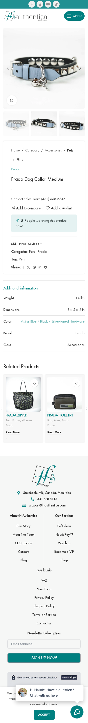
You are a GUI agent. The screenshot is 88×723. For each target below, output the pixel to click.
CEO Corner (23, 543)
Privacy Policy (44, 598)
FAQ (44, 580)
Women (27, 420)
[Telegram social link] (46, 267)
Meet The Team (24, 535)
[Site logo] (26, 15)
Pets (70, 150)
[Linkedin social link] (40, 267)
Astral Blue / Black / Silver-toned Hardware (53, 321)
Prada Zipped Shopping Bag (18, 417)
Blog (24, 560)
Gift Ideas (64, 526)
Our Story (23, 526)
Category (32, 150)
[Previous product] (13, 160)
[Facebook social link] (31, 4)
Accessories (53, 150)
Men (57, 420)
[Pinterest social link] (34, 267)
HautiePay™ (64, 535)
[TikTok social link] (56, 4)
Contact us (44, 623)
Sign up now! (44, 658)
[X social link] (28, 267)
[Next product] (22, 160)
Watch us (64, 543)
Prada (15, 169)
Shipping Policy (44, 606)
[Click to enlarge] (12, 100)
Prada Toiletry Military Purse (60, 417)
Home (15, 150)
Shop (64, 560)
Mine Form (44, 589)
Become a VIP (64, 552)
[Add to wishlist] (34, 383)
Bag (8, 420)
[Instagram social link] (40, 4)
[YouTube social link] (48, 4)
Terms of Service (44, 615)
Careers (23, 552)
